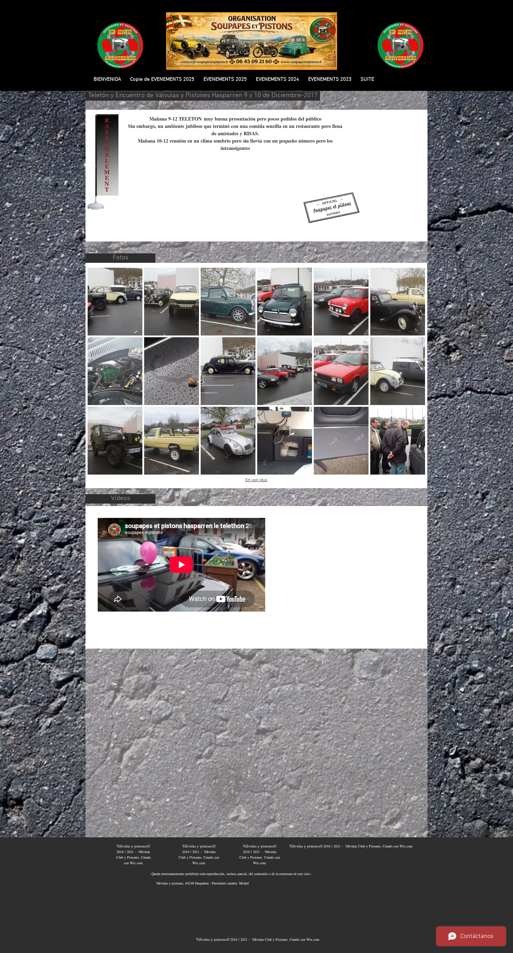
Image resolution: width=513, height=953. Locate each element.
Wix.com (136, 862)
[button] (162, 79)
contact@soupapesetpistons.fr (263, 913)
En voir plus (256, 479)
